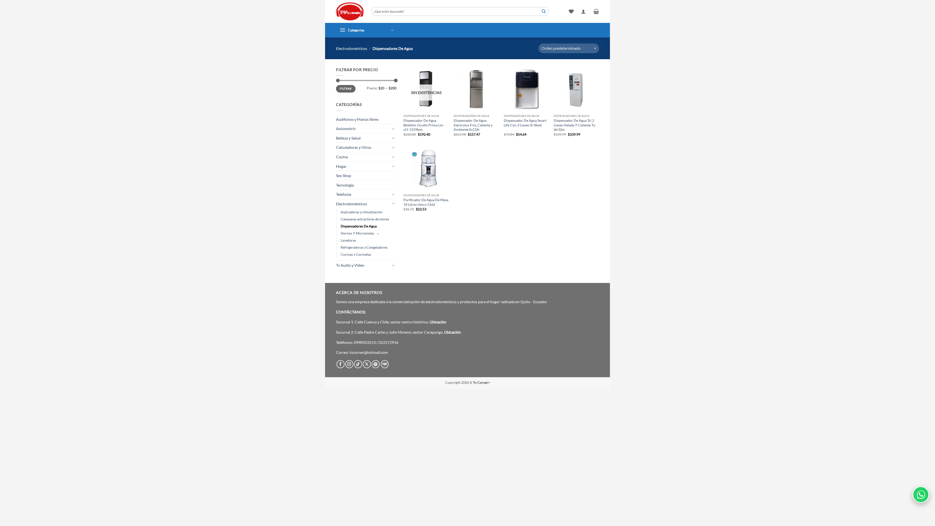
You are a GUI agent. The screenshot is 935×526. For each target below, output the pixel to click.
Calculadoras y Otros (353, 147)
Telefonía (343, 194)
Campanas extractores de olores (365, 219)
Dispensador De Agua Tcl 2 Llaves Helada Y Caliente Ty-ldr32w (575, 125)
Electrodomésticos (351, 48)
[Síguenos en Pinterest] (376, 364)
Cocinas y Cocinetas (356, 254)
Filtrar (346, 88)
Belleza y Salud (348, 138)
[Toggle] (393, 129)
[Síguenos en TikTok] (358, 364)
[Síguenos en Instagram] (349, 364)
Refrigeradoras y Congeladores (364, 247)
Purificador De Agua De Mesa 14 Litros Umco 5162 (425, 202)
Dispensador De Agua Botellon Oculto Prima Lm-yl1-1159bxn (423, 125)
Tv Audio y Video (350, 265)
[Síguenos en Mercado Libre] (385, 364)
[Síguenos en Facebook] (341, 364)
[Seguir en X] (367, 364)
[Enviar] (544, 11)
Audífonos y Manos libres (357, 119)
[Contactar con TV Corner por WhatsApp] (921, 494)
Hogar (341, 166)
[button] (583, 11)
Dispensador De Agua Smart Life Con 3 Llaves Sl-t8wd (525, 122)
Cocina (342, 156)
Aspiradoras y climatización (362, 212)
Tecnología (345, 185)
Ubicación (438, 321)
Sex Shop (343, 175)
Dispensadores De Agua (359, 226)
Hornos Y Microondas (357, 233)
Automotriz (345, 128)
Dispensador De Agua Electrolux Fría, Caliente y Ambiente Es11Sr (473, 125)
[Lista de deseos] (571, 11)
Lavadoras (348, 240)
